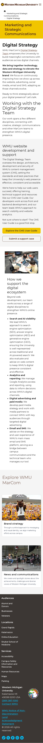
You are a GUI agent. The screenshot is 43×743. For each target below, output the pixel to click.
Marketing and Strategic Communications (20, 29)
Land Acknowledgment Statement (12, 720)
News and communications (21, 574)
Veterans (5, 616)
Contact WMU (10, 704)
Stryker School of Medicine (9, 643)
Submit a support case (21, 238)
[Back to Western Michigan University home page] (19, 4)
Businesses (6, 611)
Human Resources (10, 671)
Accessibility (7, 656)
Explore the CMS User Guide (21, 230)
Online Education (9, 637)
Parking (5, 681)
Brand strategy (13, 523)
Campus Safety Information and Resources (9, 664)
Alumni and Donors (6, 604)
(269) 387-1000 (10, 700)
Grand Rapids (7, 627)
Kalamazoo (7, 632)
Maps (4, 676)
